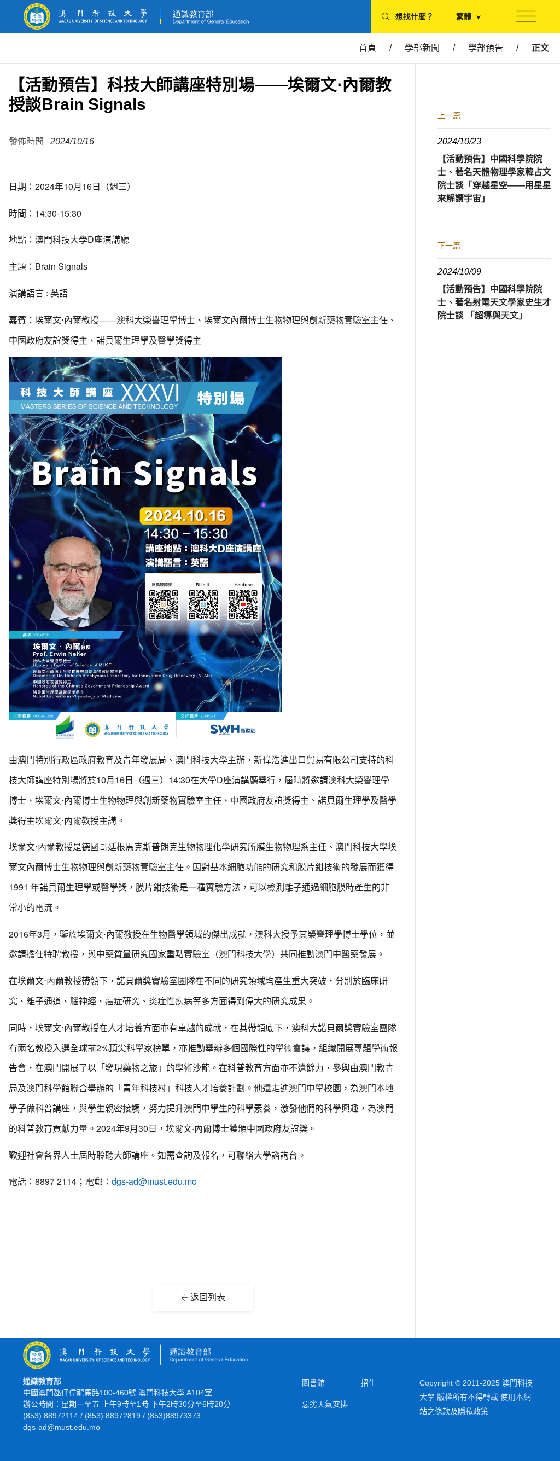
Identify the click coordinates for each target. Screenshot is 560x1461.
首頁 (367, 48)
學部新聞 (422, 48)
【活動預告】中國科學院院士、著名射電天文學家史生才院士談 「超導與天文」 (494, 302)
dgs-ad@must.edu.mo (154, 1181)
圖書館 (313, 1382)
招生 (368, 1382)
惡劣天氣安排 (325, 1404)
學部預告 (485, 48)
